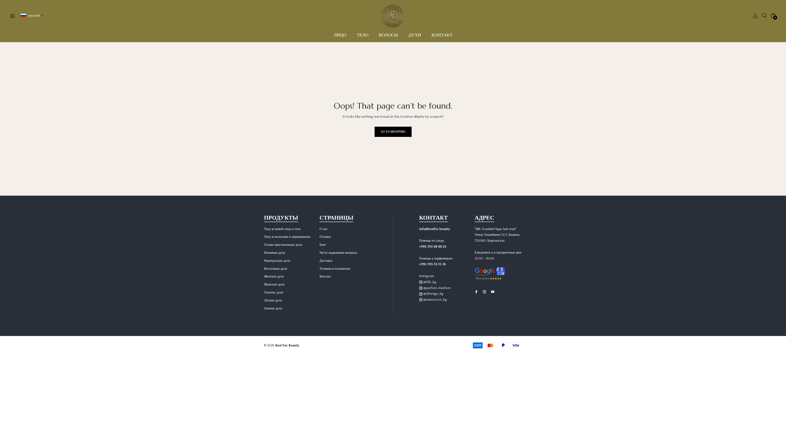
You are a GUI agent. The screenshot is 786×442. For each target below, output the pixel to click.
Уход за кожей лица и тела (282, 229)
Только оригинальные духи (283, 245)
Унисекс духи (273, 292)
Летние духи (273, 300)
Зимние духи (273, 308)
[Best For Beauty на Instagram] (484, 292)
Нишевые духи (274, 253)
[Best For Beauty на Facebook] (476, 292)
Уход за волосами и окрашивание (287, 237)
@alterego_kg (432, 293)
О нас (324, 229)
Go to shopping (393, 131)
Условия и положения (335, 269)
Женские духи (274, 276)
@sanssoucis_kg (434, 299)
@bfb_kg (429, 282)
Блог (323, 245)
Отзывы (325, 237)
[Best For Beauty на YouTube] (492, 292)
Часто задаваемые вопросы (338, 253)
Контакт (325, 276)
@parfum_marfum (436, 288)
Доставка (326, 261)
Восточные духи (275, 269)
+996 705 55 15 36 (432, 264)
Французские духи (277, 261)
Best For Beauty (287, 345)
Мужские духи (274, 284)
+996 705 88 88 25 (432, 246)
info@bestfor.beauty (434, 229)
